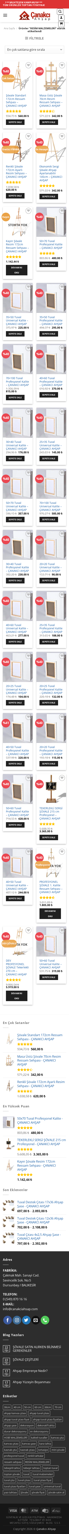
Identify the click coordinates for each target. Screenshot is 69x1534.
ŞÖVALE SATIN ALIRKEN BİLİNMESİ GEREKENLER (37, 1349)
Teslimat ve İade (40, 1520)
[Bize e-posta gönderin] (35, 1320)
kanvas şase (29, 1443)
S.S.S (57, 1523)
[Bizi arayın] (45, 1320)
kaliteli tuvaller (39, 1437)
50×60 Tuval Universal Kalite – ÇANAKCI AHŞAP (50, 964)
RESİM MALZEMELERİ (37, 1462)
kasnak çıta (10, 1450)
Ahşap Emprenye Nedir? (30, 1371)
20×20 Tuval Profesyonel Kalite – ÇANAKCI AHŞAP (50, 750)
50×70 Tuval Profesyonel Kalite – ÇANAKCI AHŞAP (50, 244)
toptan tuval (50, 1468)
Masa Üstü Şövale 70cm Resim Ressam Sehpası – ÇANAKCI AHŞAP (50, 100)
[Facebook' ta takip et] (7, 1320)
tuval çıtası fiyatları (14, 1486)
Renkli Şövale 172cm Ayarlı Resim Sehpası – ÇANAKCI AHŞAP (16, 172)
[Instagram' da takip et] (17, 1320)
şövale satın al (56, 1492)
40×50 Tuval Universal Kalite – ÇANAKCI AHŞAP (17, 885)
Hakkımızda (54, 1517)
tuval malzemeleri (43, 1474)
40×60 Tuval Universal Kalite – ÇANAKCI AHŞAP (17, 628)
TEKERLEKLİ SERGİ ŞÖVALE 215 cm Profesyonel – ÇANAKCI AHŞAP (50, 813)
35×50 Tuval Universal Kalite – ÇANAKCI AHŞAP (17, 320)
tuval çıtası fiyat (43, 1480)
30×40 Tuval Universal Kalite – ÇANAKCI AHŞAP (17, 445)
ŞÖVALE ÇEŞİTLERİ (26, 1359)
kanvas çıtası (11, 1443)
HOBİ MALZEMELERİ (15, 1437)
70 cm (58, 1407)
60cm (48, 1407)
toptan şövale (12, 1474)
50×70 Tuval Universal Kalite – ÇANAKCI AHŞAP (17, 506)
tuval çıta (9, 1480)
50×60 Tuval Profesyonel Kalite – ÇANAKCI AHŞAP (17, 812)
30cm (7, 1407)
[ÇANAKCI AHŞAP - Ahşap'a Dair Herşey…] (34, 15)
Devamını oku (16, 270)
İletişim (23, 1520)
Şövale (24, 1492)
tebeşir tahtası (31, 1468)
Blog (49, 1523)
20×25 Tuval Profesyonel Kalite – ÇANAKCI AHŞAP (50, 689)
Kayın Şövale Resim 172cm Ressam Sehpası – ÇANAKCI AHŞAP (17, 246)
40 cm (17, 1407)
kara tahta (45, 1443)
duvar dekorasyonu (15, 1431)
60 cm (37, 1407)
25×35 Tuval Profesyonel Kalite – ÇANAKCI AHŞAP (50, 628)
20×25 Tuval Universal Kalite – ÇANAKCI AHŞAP (17, 689)
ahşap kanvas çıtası (15, 1413)
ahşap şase (10, 1425)
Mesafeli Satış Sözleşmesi (27, 1523)
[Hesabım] (61, 18)
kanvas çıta (57, 1437)
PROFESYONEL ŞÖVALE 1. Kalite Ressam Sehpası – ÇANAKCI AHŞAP (50, 887)
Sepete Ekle (15, 122)
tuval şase (34, 1486)
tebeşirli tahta (12, 1468)
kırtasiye (43, 1450)
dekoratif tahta (45, 1425)
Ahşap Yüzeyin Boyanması (31, 1382)
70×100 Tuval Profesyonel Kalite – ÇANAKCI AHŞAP (17, 381)
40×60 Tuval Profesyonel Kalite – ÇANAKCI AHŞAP (50, 381)
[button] (5, 15)
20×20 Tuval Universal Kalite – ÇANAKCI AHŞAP (50, 567)
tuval (26, 1474)
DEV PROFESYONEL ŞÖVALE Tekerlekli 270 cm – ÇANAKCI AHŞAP (17, 967)
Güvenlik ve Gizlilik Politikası (25, 1517)
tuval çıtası (24, 1480)
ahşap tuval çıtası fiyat (16, 1419)
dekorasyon (27, 1425)
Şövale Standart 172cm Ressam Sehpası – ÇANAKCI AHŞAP (16, 100)
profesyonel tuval (14, 1456)
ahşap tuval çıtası (39, 1413)
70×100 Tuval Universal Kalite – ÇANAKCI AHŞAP (50, 506)
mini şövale (58, 1450)
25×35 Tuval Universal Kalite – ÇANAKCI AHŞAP (50, 445)
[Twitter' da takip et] (26, 1320)
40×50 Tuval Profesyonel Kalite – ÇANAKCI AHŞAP (17, 750)
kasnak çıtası (27, 1450)
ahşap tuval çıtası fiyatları (47, 1419)
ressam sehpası (12, 1462)
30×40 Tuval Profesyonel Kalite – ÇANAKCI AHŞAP (17, 567)
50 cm (27, 1407)
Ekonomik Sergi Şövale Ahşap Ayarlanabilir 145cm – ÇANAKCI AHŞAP (50, 173)
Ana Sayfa (9, 28)
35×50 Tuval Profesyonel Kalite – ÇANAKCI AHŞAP (50, 320)
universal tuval (52, 1486)
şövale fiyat (38, 1492)
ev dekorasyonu (39, 1431)
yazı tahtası (10, 1492)
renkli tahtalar (36, 1456)
